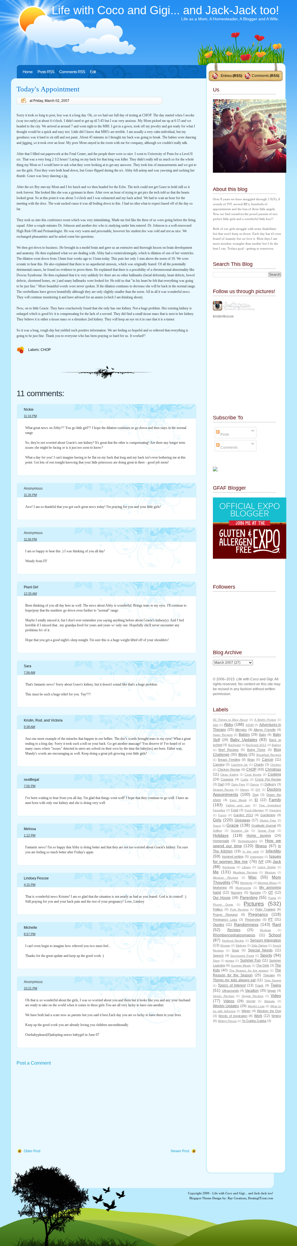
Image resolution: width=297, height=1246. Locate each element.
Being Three (256, 749)
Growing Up (240, 830)
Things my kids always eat (234, 980)
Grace (217, 825)
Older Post (32, 1151)
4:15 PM (29, 884)
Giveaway (242, 820)
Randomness (246, 924)
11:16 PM (30, 416)
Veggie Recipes (253, 996)
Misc (252, 877)
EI (256, 800)
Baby (262, 734)
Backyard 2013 (256, 744)
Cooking (274, 774)
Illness (261, 845)
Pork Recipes (239, 909)
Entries (226, 76)
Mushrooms (243, 887)
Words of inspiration (232, 1016)
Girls (217, 820)
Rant (276, 924)
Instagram (256, 856)
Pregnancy (258, 914)
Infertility (273, 851)
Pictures (254, 904)
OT (270, 892)
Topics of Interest (232, 985)
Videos (228, 1001)
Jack (277, 861)
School (275, 935)
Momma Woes (267, 882)
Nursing (255, 892)
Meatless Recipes (245, 872)
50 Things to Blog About (230, 719)
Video (276, 995)
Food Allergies (254, 810)
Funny (222, 815)
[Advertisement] (60, 1107)
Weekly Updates (226, 1006)
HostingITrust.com (260, 1198)
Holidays (221, 835)
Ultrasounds (230, 990)
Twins (276, 985)
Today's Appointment (48, 89)
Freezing (275, 810)
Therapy (269, 975)
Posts (224, 434)
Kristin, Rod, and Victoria (43, 720)
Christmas (273, 769)
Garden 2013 (243, 815)
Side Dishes (259, 945)
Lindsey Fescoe (36, 878)
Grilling (217, 830)
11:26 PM (30, 495)
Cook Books (253, 774)
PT (270, 919)
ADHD (250, 724)
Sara (27, 666)
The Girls (262, 965)
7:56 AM (29, 672)
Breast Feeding (229, 759)
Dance (254, 784)
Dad (221, 784)
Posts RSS (45, 71)
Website (269, 1001)
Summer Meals (241, 965)
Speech (218, 955)
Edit (93, 71)
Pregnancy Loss (225, 919)
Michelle (30, 928)
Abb (215, 724)
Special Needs (260, 950)
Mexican (270, 872)
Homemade (221, 841)
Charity (259, 764)
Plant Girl (31, 587)
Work (258, 1016)
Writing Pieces (227, 1021)
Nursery (236, 892)
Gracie (233, 825)
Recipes (233, 930)
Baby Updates (243, 739)
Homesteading (247, 841)
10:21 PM (30, 988)
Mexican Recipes (225, 877)
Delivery (270, 784)
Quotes (218, 925)
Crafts (244, 779)
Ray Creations (237, 1198)
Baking (276, 744)
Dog (255, 794)
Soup (235, 950)
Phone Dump (223, 904)
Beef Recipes (228, 749)
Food (234, 810)
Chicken (275, 764)
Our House (222, 898)
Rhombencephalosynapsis (234, 935)
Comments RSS (72, 71)
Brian (251, 759)
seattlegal (31, 780)
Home (27, 71)
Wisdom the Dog (269, 1011)
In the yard (250, 851)
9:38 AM (29, 727)
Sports (266, 955)
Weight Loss (256, 1006)
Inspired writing (232, 856)
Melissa (30, 829)
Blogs (242, 755)
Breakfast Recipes (268, 754)
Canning (218, 764)
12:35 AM (30, 593)
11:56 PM (30, 539)
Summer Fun (250, 960)
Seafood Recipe (233, 940)
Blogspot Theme (200, 1198)
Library (246, 867)
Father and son (238, 805)
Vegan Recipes (223, 996)
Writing (276, 1016)
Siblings (241, 945)
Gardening (267, 815)
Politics (218, 909)
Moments (246, 882)
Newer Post (180, 1151)
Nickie (29, 409)
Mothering (220, 887)
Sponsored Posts (242, 955)
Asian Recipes (223, 734)
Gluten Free (268, 820)
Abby (228, 724)
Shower (225, 945)
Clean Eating (229, 774)
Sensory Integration (265, 940)
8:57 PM (29, 934)
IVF (261, 862)
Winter (246, 1011)
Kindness (228, 867)
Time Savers (272, 980)
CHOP (46, 350)
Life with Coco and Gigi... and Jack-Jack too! (165, 10)
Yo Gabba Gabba (254, 1021)
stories (229, 960)
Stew (216, 960)
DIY (258, 789)
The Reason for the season (249, 970)
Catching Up (239, 764)
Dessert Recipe (223, 789)
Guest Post (266, 830)
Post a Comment (34, 1063)
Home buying (259, 836)
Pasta (272, 897)
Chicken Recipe (229, 769)
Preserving (252, 919)
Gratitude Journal (263, 825)
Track (259, 985)
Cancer (268, 760)
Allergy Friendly (264, 729)
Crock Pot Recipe (268, 779)
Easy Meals (238, 800)
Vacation (252, 991)
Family (275, 799)
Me (216, 872)
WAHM (250, 1001)
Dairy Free (238, 784)
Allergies (241, 729)
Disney (244, 789)
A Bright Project (265, 719)
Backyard (234, 744)
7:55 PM (29, 786)
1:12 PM (29, 835)
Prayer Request (225, 914)
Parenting (249, 897)
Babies (244, 735)
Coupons (227, 779)
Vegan (271, 990)
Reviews (265, 930)
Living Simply (267, 867)
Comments (260, 76)
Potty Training (265, 909)
